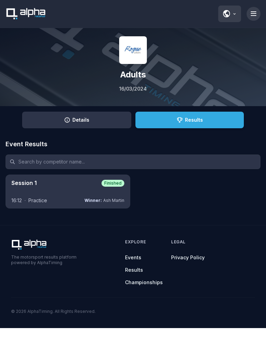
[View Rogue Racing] (133, 50)
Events (133, 257)
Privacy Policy (188, 257)
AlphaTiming (40, 311)
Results (134, 270)
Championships (144, 282)
